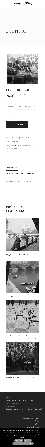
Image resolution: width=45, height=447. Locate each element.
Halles (20, 146)
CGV (37, 424)
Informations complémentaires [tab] (20, 173)
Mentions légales (32, 427)
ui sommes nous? (31, 418)
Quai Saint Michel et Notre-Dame (17, 254)
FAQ (37, 421)
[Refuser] (42, 437)
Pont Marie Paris (13, 296)
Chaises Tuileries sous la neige (16, 336)
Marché (25, 146)
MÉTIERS (19, 141)
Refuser (28, 440)
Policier (35, 146)
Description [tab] (12, 168)
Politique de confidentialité (23, 444)
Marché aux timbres (14, 377)
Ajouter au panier (17, 124)
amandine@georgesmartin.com (19, 400)
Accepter (18, 440)
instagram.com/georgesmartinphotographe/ (25, 409)
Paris (30, 146)
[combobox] (26, 107)
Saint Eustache (11, 148)
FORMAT (11, 107)
